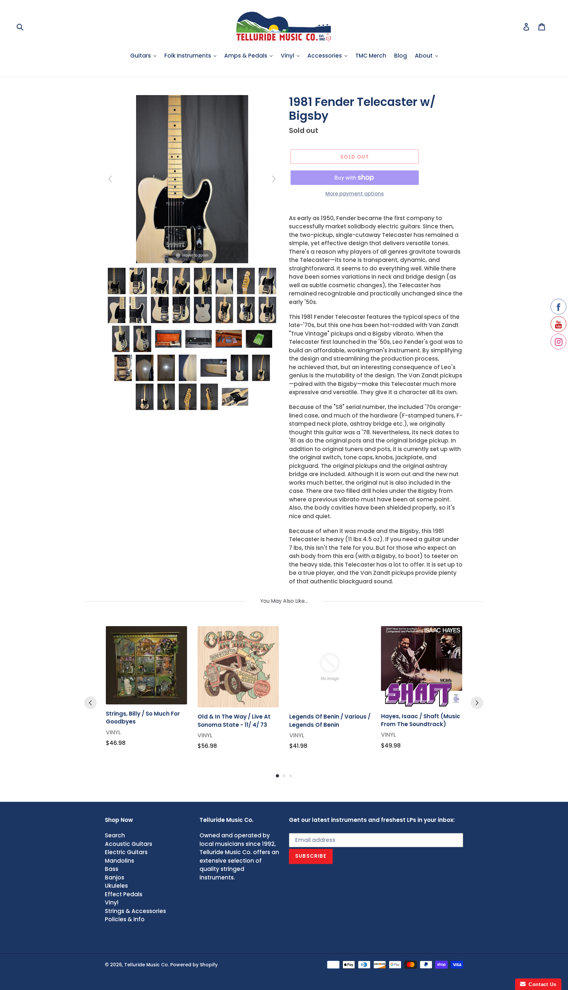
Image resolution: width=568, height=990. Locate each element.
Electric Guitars (126, 852)
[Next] (477, 703)
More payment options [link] (354, 193)
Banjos (114, 877)
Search (115, 835)
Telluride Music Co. (146, 964)
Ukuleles (116, 886)
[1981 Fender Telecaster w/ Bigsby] (117, 281)
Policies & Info (125, 919)
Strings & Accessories (135, 911)
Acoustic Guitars (128, 844)
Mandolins (119, 861)
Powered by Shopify (194, 964)
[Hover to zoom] (192, 179)
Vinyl (111, 902)
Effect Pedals (123, 894)
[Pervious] (90, 703)
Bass (111, 869)
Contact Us (541, 984)
